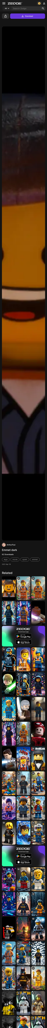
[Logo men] (9, 659)
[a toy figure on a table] (23, 613)
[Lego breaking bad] (9, 1003)
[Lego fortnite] (9, 953)
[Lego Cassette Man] (38, 833)
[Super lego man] (38, 879)
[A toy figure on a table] (9, 613)
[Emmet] (23, 659)
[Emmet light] (9, 588)
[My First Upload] (23, 783)
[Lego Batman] (23, 978)
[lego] (23, 734)
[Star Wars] (9, 684)
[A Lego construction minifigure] (23, 588)
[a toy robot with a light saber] (23, 1003)
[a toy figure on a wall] (38, 659)
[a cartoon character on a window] (23, 904)
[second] (23, 684)
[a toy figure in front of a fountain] (38, 904)
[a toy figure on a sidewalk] (9, 734)
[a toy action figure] (9, 879)
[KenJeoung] (38, 709)
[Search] (43, 8)
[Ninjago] (23, 833)
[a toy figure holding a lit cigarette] (38, 1003)
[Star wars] (38, 613)
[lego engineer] (23, 953)
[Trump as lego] (9, 978)
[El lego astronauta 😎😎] (38, 929)
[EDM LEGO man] (38, 684)
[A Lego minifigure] (38, 588)
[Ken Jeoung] (38, 953)
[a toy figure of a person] (23, 808)
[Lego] (9, 709)
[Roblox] (38, 758)
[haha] (9, 783)
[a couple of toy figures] (38, 783)
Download (29, 16)
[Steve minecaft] (23, 929)
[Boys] (9, 808)
